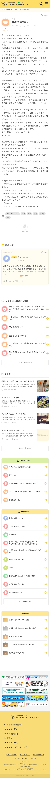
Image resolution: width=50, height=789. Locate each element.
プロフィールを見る (17, 260)
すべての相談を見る (25, 362)
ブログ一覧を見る (25, 448)
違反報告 (45, 252)
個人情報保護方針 (38, 755)
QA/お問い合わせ (11, 755)
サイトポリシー (25, 755)
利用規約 (33, 758)
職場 (8, 218)
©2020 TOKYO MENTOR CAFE (25, 776)
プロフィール (5, 30)
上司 (23, 214)
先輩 (29, 214)
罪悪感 (42, 214)
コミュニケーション (13, 214)
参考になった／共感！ (12, 281)
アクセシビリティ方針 (20, 758)
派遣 (35, 214)
